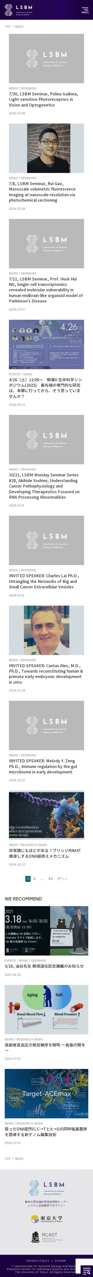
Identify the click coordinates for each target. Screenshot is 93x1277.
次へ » (62, 879)
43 (50, 879)
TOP (8, 26)
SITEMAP (60, 1260)
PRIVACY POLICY (38, 1260)
